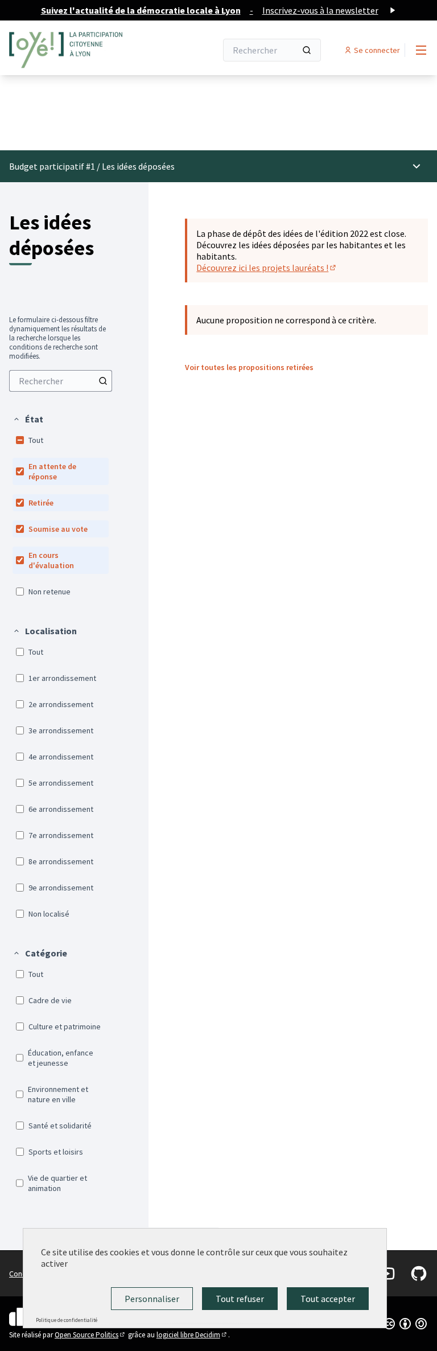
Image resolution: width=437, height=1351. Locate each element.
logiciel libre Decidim (192, 1335)
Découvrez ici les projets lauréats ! (266, 267)
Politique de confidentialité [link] (66, 1320)
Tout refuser (240, 1298)
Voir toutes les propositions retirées (249, 367)
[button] (28, 419)
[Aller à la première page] (84, 50)
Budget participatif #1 (52, 166)
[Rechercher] (307, 50)
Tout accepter (327, 1298)
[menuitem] (60, 381)
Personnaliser (152, 1298)
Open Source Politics (90, 1335)
